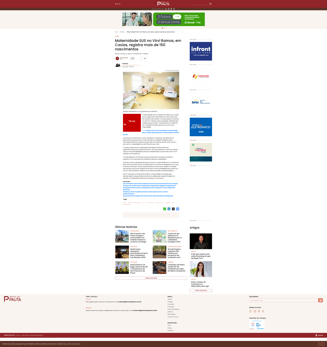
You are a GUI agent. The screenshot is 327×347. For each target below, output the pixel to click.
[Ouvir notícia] (117, 58)
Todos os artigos (201, 290)
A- (141, 58)
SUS (143, 202)
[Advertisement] (201, 192)
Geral (124, 202)
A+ (145, 58)
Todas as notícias (151, 278)
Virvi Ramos (150, 202)
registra (167, 202)
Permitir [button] (321, 344)
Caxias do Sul (159, 202)
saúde (130, 202)
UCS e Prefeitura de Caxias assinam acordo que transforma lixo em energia (150, 184)
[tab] (163, 28)
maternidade (137, 202)
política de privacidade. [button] (74, 344)
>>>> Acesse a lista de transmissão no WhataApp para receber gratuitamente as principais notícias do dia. (151, 133)
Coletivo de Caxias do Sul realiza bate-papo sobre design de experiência (149, 186)
